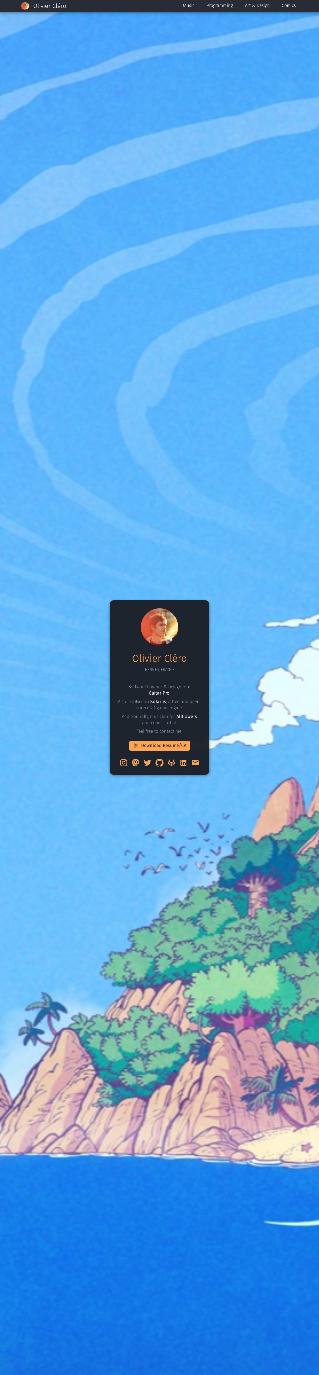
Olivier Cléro (49, 6)
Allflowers (186, 716)
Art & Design (257, 5)
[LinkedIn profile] (183, 763)
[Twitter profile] (148, 763)
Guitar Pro (159, 693)
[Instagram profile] (124, 763)
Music (188, 5)
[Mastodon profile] (136, 763)
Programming (220, 5)
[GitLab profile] (171, 763)
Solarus (158, 701)
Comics (289, 5)
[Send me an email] (195, 763)
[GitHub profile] (159, 763)
